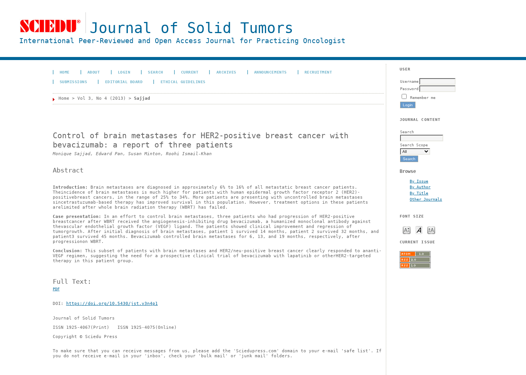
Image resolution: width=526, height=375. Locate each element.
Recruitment (318, 72)
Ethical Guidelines (183, 81)
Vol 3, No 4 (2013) (101, 98)
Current (190, 72)
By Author (420, 186)
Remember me (423, 97)
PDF (56, 289)
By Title (419, 193)
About (93, 72)
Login (124, 72)
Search (155, 72)
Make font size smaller (406, 229)
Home (65, 72)
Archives (226, 72)
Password (409, 88)
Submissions (73, 81)
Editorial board (124, 81)
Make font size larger (431, 229)
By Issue (419, 181)
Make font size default (419, 229)
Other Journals (426, 199)
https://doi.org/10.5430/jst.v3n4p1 (112, 303)
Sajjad (142, 98)
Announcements (270, 72)
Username (409, 81)
